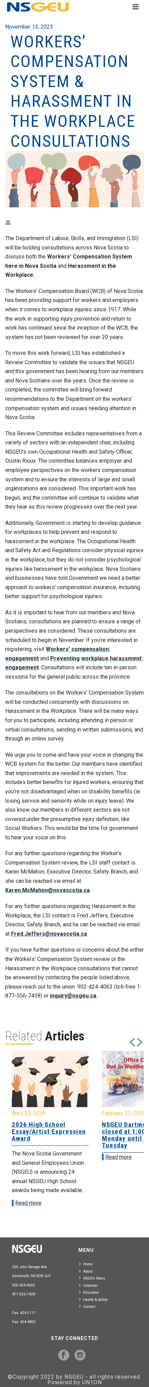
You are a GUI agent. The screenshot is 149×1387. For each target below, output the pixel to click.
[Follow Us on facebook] (63, 1355)
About (88, 1271)
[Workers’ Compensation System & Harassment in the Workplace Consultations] (74, 179)
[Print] (11, 222)
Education (91, 1292)
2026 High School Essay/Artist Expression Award (49, 1131)
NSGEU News (94, 1278)
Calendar (90, 1285)
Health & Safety (95, 1300)
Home (88, 1264)
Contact (89, 1306)
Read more (28, 1203)
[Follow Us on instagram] (80, 1355)
